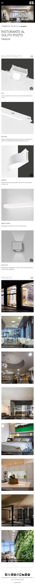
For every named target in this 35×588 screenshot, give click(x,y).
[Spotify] (29, 574)
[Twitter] (9, 574)
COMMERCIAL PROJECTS (9, 26)
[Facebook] (6, 574)
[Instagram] (15, 574)
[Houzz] (23, 574)
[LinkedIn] (12, 574)
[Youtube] (20, 574)
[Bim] (26, 574)
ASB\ (19, 582)
